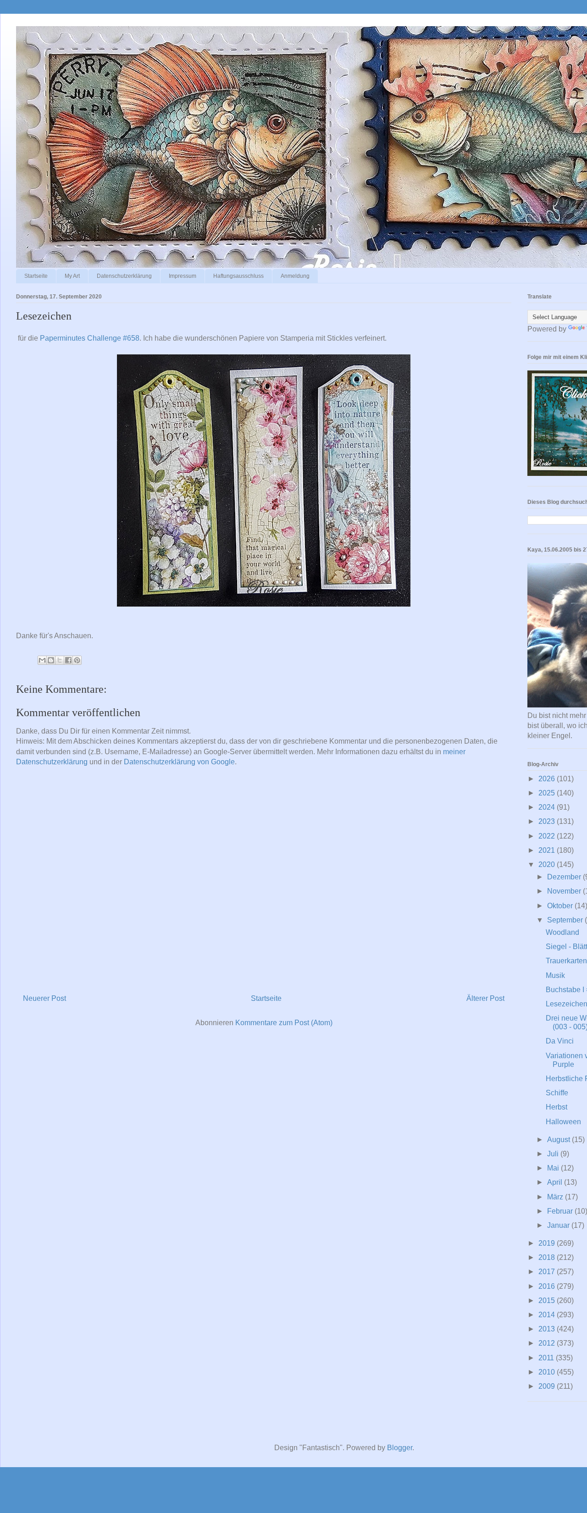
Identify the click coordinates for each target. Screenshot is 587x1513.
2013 (547, 1329)
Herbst (556, 1107)
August (559, 1139)
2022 (547, 836)
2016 (547, 1286)
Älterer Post (485, 998)
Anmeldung (295, 276)
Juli (553, 1154)
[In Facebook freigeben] (68, 660)
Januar (559, 1225)
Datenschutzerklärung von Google (179, 762)
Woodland (562, 932)
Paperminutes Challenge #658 (89, 338)
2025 (547, 793)
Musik (555, 975)
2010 (547, 1372)
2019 (547, 1243)
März (556, 1197)
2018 (547, 1257)
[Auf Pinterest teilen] (77, 660)
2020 (547, 864)
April (555, 1182)
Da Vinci (560, 1041)
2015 (547, 1300)
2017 (547, 1272)
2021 (547, 850)
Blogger (399, 1448)
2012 (547, 1343)
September (566, 920)
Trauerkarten (566, 961)
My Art (72, 276)
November (565, 891)
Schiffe (557, 1093)
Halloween (563, 1122)
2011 (547, 1358)
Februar (561, 1211)
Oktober (561, 906)
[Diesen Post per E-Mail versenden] (42, 660)
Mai (554, 1168)
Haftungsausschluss (238, 276)
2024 (547, 807)
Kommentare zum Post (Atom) (283, 1023)
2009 (547, 1386)
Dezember (565, 877)
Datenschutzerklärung (124, 276)
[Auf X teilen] (59, 660)
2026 (547, 779)
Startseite (36, 276)
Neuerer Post (44, 998)
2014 (547, 1315)
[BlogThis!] (50, 660)
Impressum (182, 276)
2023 (547, 821)
